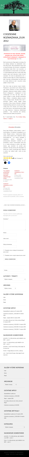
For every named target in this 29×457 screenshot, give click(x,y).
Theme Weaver (19, 454)
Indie (4, 297)
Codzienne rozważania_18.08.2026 (10, 326)
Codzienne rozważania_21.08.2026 (10, 324)
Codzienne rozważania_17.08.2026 (10, 329)
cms (4, 353)
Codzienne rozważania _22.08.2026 (11, 313)
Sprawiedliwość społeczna (9, 311)
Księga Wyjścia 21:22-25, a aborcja (15, 350)
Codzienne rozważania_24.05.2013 (8, 185)
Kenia (4, 299)
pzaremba (13, 196)
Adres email (5, 238)
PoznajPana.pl (14, 5)
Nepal (4, 302)
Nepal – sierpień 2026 (8, 317)
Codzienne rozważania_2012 (14, 194)
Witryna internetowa (7, 244)
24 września (11, 127)
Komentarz (6, 219)
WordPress (20, 452)
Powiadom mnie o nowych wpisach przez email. (15, 255)
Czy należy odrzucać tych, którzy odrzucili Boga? (14, 320)
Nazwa (4, 232)
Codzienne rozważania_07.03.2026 (19, 172)
